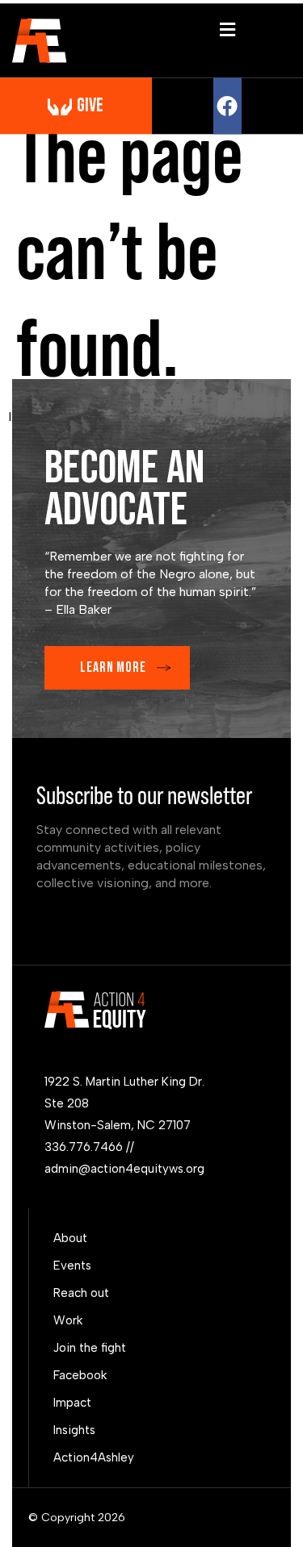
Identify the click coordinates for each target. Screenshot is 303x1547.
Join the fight (89, 1348)
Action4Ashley (93, 1457)
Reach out (81, 1293)
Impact (72, 1402)
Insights (74, 1430)
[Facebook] (227, 105)
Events (72, 1265)
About (70, 1238)
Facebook (80, 1375)
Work (67, 1320)
